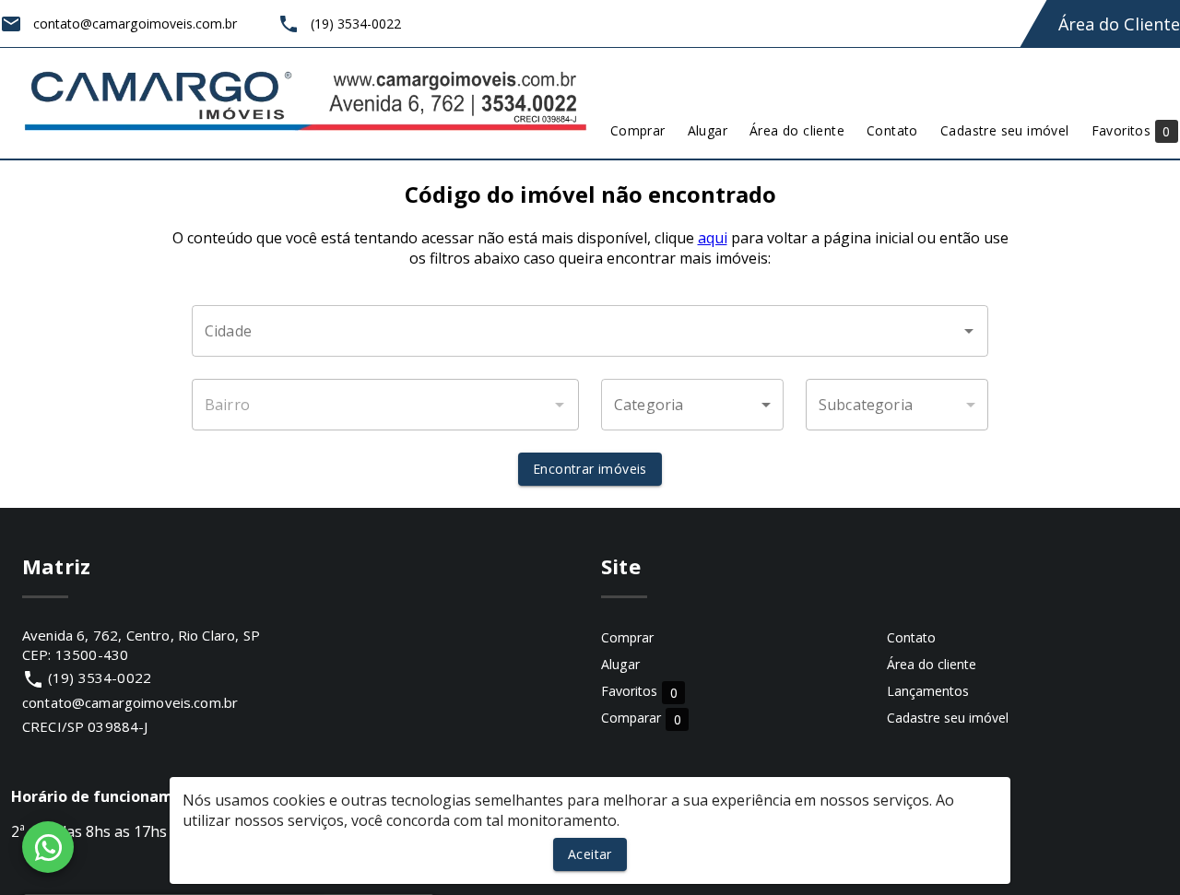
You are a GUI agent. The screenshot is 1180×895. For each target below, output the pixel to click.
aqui (712, 238)
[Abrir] (969, 331)
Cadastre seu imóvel (948, 717)
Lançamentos (928, 691)
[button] (692, 404)
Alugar (620, 664)
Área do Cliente (1119, 24)
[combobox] (590, 331)
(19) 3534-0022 (99, 677)
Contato (911, 637)
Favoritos (639, 691)
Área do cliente (931, 664)
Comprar (627, 637)
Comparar (641, 718)
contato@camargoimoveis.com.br (130, 702)
